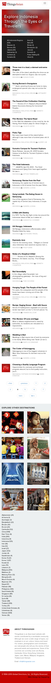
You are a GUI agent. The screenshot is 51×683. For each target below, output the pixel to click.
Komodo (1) (31, 52)
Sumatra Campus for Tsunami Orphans (29, 148)
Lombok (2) (11, 55)
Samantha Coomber (31, 220)
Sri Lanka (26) (7, 596)
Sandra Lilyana (29, 188)
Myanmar (33, 374)
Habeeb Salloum (29, 313)
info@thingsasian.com (27, 661)
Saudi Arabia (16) (8, 591)
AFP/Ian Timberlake (30, 174)
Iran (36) (5, 544)
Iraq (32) (5, 546)
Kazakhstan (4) (7, 556)
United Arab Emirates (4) (10, 608)
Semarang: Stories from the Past (26, 180)
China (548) (6, 532)
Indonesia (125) (7, 541)
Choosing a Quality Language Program (28, 364)
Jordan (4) (5, 553)
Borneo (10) (11, 47)
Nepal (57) (5, 584)
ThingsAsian (13, 4)
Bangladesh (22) (8, 522)
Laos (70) (5, 565)
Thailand (38, 505)
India (38, 454)
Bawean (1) (11, 45)
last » (33, 396)
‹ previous (24, 383)
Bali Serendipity (19, 271)
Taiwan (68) (6, 601)
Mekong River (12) (8, 575)
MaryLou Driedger (30, 342)
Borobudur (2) (32, 47)
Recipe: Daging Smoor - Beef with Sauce (29, 305)
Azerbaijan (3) (7, 520)
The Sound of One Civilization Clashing (29, 101)
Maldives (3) (6, 572)
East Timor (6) (7, 534)
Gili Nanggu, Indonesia (22, 226)
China (12, 429)
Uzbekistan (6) (7, 610)
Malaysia (25, 93)
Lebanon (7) (6, 568)
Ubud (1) (30, 57)
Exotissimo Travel (30, 234)
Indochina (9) (6, 539)
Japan (38, 480)
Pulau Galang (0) (33, 55)
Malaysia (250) (7, 570)
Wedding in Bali (19, 335)
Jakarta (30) (11, 50)
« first (10, 383)
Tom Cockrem (28, 281)
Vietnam (25, 374)
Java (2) (30, 50)
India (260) (5, 537)
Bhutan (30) (6, 525)
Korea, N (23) (6, 558)
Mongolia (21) (6, 577)
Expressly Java (18, 240)
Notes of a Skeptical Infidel (23, 254)
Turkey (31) (5, 606)
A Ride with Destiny (20, 212)
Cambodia (12, 505)
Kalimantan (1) (12, 52)
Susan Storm (28, 77)
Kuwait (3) (5, 563)
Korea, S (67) (6, 560)
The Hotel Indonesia (21, 164)
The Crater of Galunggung (23, 348)
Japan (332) (6, 551)
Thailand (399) (7, 603)
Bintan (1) (30, 45)
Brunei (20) (6, 527)
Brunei (32, 93)
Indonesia (16, 77)
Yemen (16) (5, 615)
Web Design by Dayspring (38, 677)
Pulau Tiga (16, 132)
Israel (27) (5, 548)
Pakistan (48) (6, 587)
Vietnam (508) (7, 613)
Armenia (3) (6, 517)
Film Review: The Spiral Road (24, 119)
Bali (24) (30, 43)
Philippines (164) (7, 589)
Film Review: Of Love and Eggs (25, 319)
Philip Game (27, 248)
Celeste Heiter (29, 126)
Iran (32, 111)
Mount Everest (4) (8, 579)
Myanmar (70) (7, 582)
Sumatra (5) (11, 57)
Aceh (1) (30, 40)
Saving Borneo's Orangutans (24, 83)
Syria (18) (5, 599)
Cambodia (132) (7, 529)
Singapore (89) (7, 594)
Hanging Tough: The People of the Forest (29, 287)
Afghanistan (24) (8, 515)
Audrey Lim (42, 142)
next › (21, 396)
